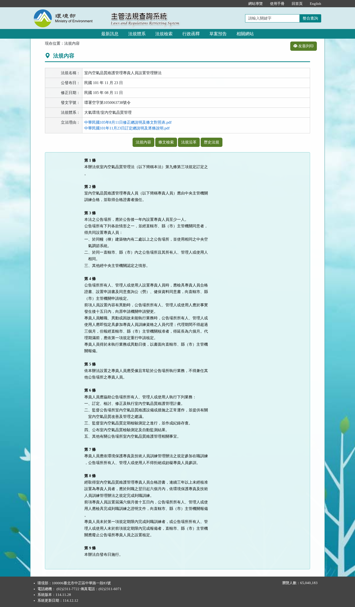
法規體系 (137, 33)
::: (239, 4)
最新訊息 (110, 33)
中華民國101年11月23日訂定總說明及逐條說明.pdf (127, 128)
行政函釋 (191, 33)
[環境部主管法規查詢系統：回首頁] (68, 10)
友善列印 (305, 46)
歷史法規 (211, 142)
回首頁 (297, 4)
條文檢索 (166, 142)
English (315, 4)
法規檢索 (164, 33)
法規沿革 (189, 142)
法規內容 (143, 142)
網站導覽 (255, 4)
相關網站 (245, 33)
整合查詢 (310, 18)
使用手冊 (277, 4)
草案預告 (218, 33)
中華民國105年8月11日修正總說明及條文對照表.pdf (127, 122)
